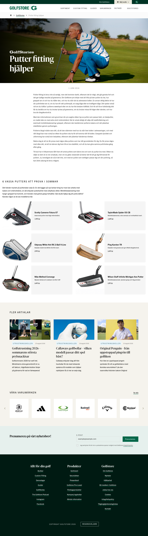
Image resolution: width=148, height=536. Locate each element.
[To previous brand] (5, 408)
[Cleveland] (129, 408)
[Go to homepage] (24, 8)
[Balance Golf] (63, 408)
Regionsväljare (89, 524)
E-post (79, 435)
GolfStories (20, 15)
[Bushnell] (85, 408)
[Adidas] (41, 408)
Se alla (135, 392)
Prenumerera (130, 439)
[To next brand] (143, 408)
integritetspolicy (128, 445)
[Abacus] (19, 408)
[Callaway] (107, 408)
